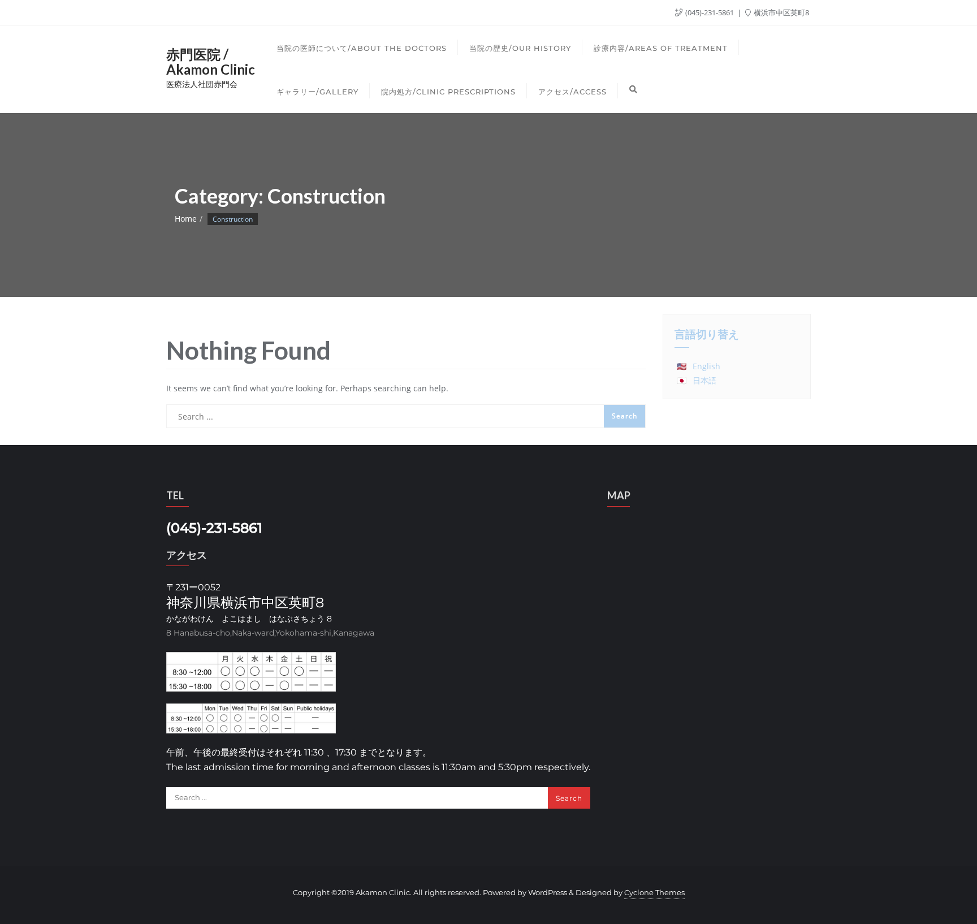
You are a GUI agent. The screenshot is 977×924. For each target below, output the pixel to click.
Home (186, 218)
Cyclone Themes (654, 892)
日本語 (704, 380)
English (706, 366)
